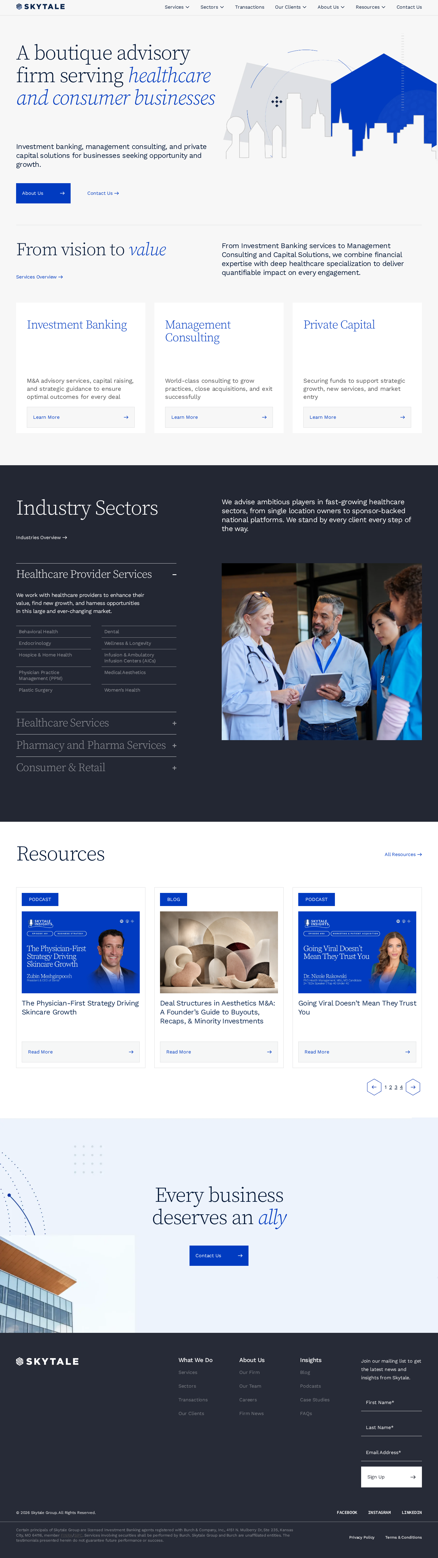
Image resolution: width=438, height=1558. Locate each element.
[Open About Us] (342, 7)
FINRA (66, 1535)
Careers (248, 1400)
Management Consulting (198, 331)
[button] (40, 899)
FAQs (306, 1413)
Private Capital (339, 324)
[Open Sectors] (222, 7)
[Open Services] (187, 7)
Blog (305, 1372)
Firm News (251, 1413)
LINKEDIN (412, 1512)
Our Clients (191, 1413)
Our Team (250, 1386)
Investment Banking (76, 324)
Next (413, 1087)
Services (187, 1372)
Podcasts (310, 1386)
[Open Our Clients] (304, 7)
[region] (53, 631)
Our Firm (249, 1372)
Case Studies (314, 1400)
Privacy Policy (362, 1537)
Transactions (193, 1400)
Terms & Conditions (403, 1537)
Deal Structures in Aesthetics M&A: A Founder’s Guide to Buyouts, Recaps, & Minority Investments (217, 1012)
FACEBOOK (347, 1512)
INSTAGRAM (379, 1512)
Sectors (187, 1386)
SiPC (78, 1535)
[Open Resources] (383, 7)
